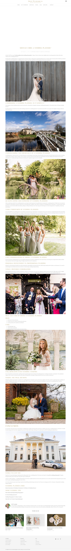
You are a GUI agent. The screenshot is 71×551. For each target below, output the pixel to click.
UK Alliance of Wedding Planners (30, 488)
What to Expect (22, 543)
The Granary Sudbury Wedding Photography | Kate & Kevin (14, 528)
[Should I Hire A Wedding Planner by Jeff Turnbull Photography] (35, 81)
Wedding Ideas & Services (38, 51)
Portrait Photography (8, 540)
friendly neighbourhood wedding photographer (23, 55)
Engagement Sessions (23, 541)
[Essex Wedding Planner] (35, 404)
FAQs (36, 540)
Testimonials (37, 541)
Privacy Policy (37, 543)
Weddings (47, 51)
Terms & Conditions (38, 544)
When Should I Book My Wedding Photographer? (14, 492)
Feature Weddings (23, 544)
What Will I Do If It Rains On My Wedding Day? (14, 499)
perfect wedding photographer (54, 475)
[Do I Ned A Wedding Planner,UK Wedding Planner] (35, 131)
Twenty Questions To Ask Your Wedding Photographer (54, 528)
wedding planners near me (39, 272)
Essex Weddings (7, 544)
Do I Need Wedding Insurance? (11, 495)
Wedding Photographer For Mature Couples (13, 497)
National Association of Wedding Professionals (14, 488)
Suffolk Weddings (7, 543)
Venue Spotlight (22, 540)
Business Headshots (8, 541)
